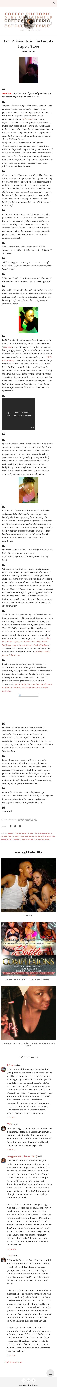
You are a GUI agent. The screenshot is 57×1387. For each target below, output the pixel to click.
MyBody (42, 836)
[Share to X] (15, 826)
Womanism (43, 839)
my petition (31, 836)
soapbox (16, 839)
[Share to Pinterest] (20, 826)
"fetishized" (28, 119)
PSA (9, 839)
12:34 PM (11, 1249)
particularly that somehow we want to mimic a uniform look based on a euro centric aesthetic (27, 687)
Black (30, 833)
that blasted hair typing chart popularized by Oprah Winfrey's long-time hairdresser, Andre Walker (26, 641)
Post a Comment (13, 1362)
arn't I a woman (17, 833)
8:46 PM (11, 1149)
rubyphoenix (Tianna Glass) (22, 1156)
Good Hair (7, 346)
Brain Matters (16, 836)
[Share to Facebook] (10, 826)
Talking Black (29, 839)
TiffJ (9, 1124)
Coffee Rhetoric (32, 1385)
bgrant (10, 1065)
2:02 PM (11, 1117)
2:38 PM (11, 1355)
